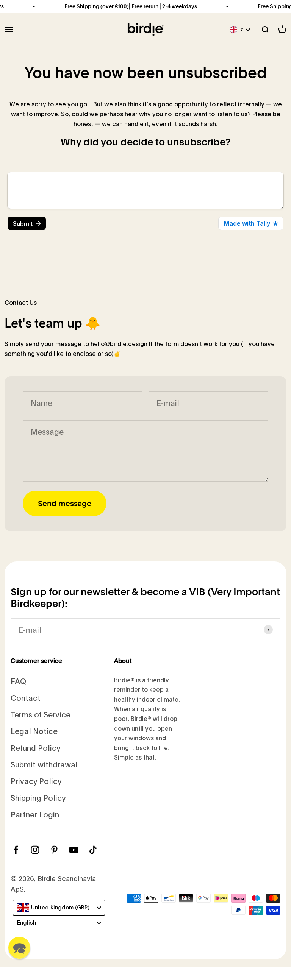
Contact (26, 697)
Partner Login (35, 814)
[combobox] (59, 907)
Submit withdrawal (44, 764)
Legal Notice (34, 731)
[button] (19, 948)
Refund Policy (36, 747)
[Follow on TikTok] (93, 850)
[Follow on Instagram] (35, 850)
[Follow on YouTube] (74, 850)
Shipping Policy (38, 797)
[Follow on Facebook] (16, 850)
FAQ (18, 681)
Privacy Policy (36, 781)
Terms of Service (40, 714)
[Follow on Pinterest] (54, 850)
